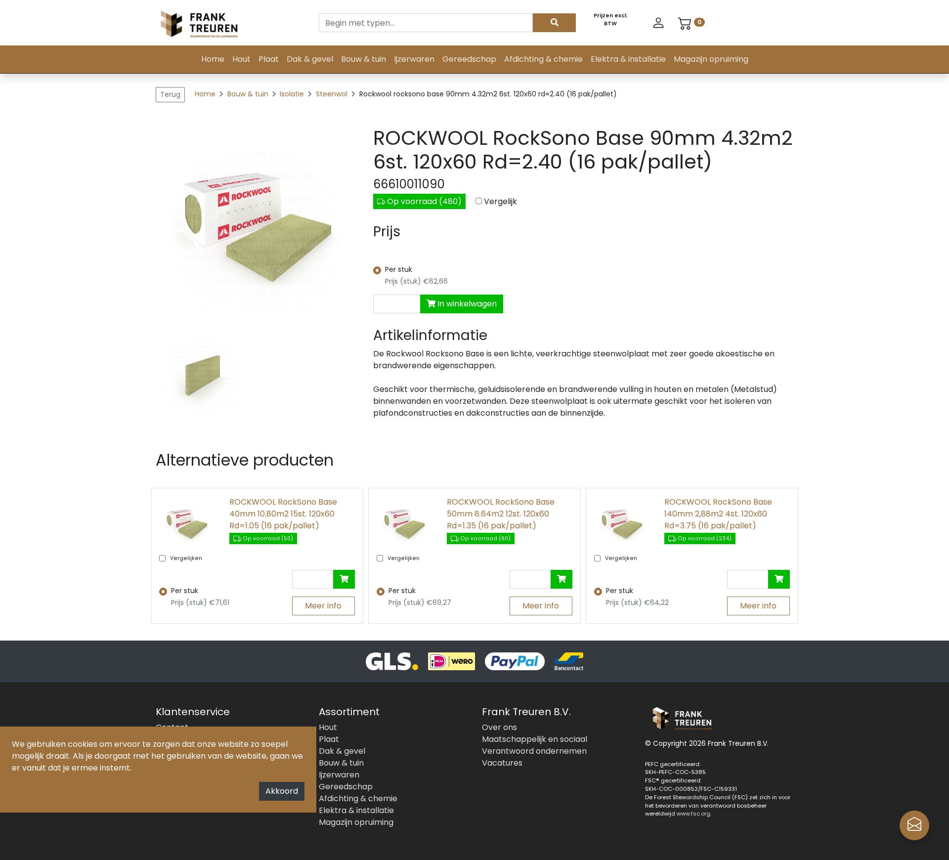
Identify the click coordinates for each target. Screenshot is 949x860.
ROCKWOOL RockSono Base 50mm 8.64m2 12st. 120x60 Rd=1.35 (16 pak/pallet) (501, 513)
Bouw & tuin (363, 59)
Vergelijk (500, 201)
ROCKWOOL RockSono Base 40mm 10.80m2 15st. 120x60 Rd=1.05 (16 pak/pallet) (283, 513)
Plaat (269, 59)
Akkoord (281, 791)
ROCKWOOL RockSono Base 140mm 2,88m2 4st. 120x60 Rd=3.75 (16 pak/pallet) (718, 513)
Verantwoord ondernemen (534, 751)
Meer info (323, 605)
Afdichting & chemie (543, 59)
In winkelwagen (466, 303)
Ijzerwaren (414, 59)
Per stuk (398, 269)
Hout (241, 59)
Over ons (499, 727)
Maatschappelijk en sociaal (534, 739)
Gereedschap (469, 59)
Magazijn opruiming (711, 59)
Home (212, 59)
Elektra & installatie (628, 59)
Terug (170, 94)
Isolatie (293, 94)
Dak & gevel (310, 59)
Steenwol (332, 94)
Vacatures (502, 763)
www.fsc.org (693, 813)
